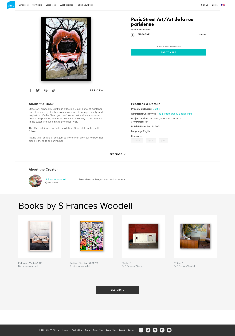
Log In (215, 5)
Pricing (87, 330)
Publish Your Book (85, 5)
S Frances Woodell (55, 179)
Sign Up (204, 5)
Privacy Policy (98, 330)
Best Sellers (51, 5)
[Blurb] (10, 6)
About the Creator (43, 170)
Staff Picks (37, 5)
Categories (24, 5)
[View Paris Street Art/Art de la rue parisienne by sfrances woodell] (66, 49)
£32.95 (202, 34)
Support (122, 330)
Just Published (66, 5)
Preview (96, 90)
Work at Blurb (77, 330)
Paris (189, 113)
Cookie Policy (111, 330)
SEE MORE (117, 289)
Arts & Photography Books (171, 113)
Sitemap (131, 330)
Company (65, 330)
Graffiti (156, 109)
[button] (223, 5)
